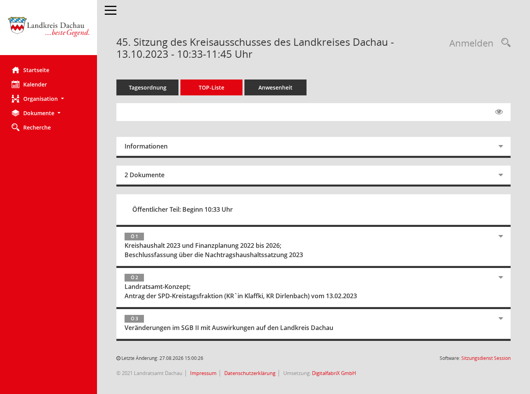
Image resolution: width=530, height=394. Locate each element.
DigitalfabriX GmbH (334, 373)
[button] (48, 99)
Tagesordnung (147, 87)
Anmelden (471, 42)
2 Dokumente (145, 175)
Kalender (35, 84)
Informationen (146, 146)
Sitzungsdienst (486, 358)
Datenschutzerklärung (249, 373)
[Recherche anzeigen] (504, 42)
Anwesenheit (275, 87)
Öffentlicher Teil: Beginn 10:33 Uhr (182, 209)
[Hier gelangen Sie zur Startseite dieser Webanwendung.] (48, 30)
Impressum (203, 373)
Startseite (36, 70)
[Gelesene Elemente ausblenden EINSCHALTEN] (499, 112)
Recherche (37, 127)
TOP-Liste (211, 87)
